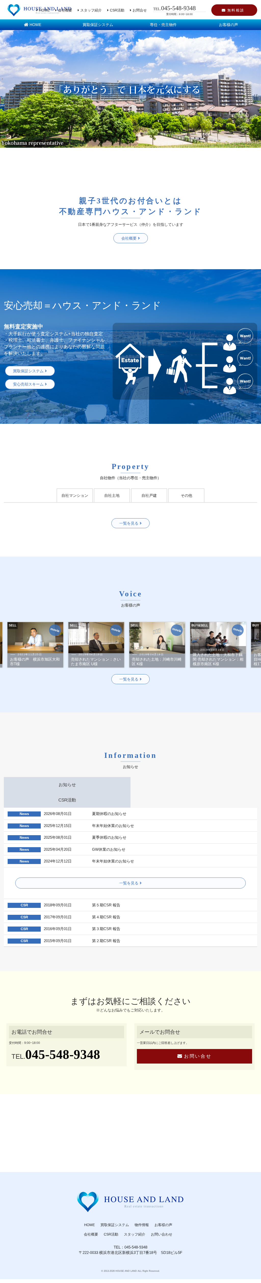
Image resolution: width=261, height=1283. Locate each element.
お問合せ (140, 10)
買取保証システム (98, 24)
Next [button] (232, 645)
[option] (70, 645)
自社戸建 (149, 495)
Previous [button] (28, 645)
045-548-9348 (62, 1054)
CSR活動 (117, 10)
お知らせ (67, 784)
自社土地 (112, 495)
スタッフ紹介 (91, 10)
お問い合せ (198, 1056)
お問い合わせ (161, 1234)
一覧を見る (128, 523)
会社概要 (65, 10)
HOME (44, 10)
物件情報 (142, 1225)
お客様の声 (228, 24)
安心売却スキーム (28, 384)
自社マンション (74, 495)
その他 (186, 495)
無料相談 (235, 10)
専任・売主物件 (163, 24)
